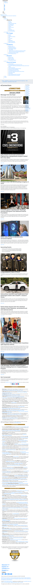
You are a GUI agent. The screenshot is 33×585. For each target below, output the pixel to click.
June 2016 (26, 104)
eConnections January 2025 (12, 81)
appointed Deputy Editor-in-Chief (9, 493)
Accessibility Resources (27, 581)
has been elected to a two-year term (22, 490)
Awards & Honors (11, 27)
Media (27, 80)
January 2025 (27, 87)
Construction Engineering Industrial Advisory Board (16, 71)
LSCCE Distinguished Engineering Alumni (14, 68)
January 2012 (27, 110)
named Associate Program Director (15, 539)
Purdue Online (10, 73)
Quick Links (5, 0)
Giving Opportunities (11, 72)
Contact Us (10, 29)
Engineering (6, 2)
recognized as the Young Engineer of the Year (14, 414)
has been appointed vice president (21, 502)
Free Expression (3, 578)
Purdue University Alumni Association (14, 75)
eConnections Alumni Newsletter (13, 69)
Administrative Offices (11, 36)
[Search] (3, 12)
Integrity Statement (27, 577)
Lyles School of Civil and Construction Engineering (8, 15)
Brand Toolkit (24, 578)
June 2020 (27, 96)
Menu (4, 16)
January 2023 (27, 91)
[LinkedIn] (4, 8)
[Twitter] (4, 7)
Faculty (9, 35)
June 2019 (26, 98)
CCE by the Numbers (11, 31)
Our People (10, 33)
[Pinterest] (8, 574)
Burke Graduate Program (12, 48)
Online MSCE (10, 49)
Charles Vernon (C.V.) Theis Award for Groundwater (10, 524)
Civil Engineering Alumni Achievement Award (15, 64)
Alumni (9, 39)
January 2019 (27, 99)
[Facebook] (4, 6)
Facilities (9, 26)
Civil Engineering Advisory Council (13, 70)
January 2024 (27, 89)
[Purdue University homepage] (4, 14)
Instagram (15, 382)
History (9, 28)
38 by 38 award (13, 402)
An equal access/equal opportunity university (17, 577)
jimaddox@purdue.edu (17, 422)
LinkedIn (11, 382)
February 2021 (27, 95)
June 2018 (26, 100)
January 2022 (27, 93)
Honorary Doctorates (11, 67)
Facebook (6, 382)
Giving (5, 76)
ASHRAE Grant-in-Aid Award (10, 461)
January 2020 (27, 97)
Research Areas (10, 57)
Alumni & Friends (11, 62)
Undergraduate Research (12, 60)
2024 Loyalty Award (21, 406)
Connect (4, 568)
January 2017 (27, 103)
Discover (4, 565)
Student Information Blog (12, 23)
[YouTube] (4, 5)
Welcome (9, 21)
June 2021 (26, 94)
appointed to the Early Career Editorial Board (16, 537)
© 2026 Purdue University (5, 577)
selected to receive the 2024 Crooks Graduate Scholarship (11, 430)
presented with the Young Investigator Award (22, 426)
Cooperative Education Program (13, 52)
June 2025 (27, 86)
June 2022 (27, 92)
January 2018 (27, 101)
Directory (9, 34)
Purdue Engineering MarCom (8, 581)
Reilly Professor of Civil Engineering (16, 492)
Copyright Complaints (18, 578)
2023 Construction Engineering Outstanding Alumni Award (11, 408)
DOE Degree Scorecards (10, 578)
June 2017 (26, 102)
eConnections (5, 81)
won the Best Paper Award (18, 463)
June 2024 (27, 88)
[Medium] (4, 9)
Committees (10, 38)
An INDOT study (4, 509)
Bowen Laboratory (11, 59)
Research (5, 54)
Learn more (2, 162)
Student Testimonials (11, 41)
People (4, 570)
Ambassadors (10, 40)
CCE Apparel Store (11, 30)
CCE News (10, 22)
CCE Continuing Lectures (12, 53)
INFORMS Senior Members (6, 520)
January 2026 (27, 85)
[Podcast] (4, 10)
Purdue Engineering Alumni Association (14, 74)
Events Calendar (10, 25)
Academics (6, 43)
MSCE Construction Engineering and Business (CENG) (17, 50)
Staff (9, 37)
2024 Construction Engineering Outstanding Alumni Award (11, 394)
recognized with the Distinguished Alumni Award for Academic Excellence (15, 499)
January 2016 (27, 105)
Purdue (5, 1)
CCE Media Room (11, 24)
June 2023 (27, 90)
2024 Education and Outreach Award (8, 535)
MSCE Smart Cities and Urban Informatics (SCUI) (16, 51)
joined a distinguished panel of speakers (22, 541)
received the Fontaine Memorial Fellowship (13, 465)
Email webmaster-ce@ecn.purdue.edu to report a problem (14, 582)
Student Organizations (11, 42)
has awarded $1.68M (15, 513)
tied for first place (16, 456)
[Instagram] (4, 4)
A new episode (4, 397)
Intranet (5, 77)
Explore (4, 566)
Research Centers (11, 58)
